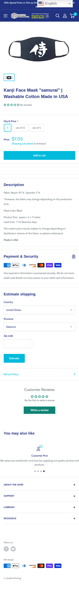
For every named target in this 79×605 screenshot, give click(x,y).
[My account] (65, 16)
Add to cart (39, 155)
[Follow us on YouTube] (13, 548)
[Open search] (58, 16)
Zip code (8, 335)
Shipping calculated (22, 143)
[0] (72, 16)
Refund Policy (11, 374)
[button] (11, 104)
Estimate (14, 358)
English (50, 3)
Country (8, 302)
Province (8, 319)
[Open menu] (5, 15)
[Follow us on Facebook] (6, 548)
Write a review (39, 410)
